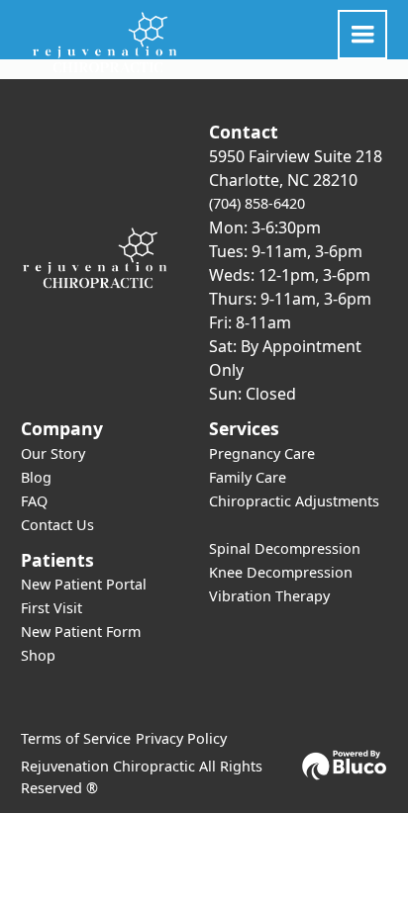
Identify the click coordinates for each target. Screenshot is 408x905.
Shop (38, 655)
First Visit (51, 607)
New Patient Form (81, 631)
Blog (36, 477)
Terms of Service (76, 738)
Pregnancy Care (262, 453)
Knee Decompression (281, 572)
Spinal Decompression (284, 548)
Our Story (53, 453)
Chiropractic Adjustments (294, 501)
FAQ (34, 501)
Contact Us (57, 524)
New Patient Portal (84, 584)
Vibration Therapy (269, 596)
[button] (362, 34)
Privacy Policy (181, 738)
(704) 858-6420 (257, 203)
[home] (100, 43)
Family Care (247, 477)
